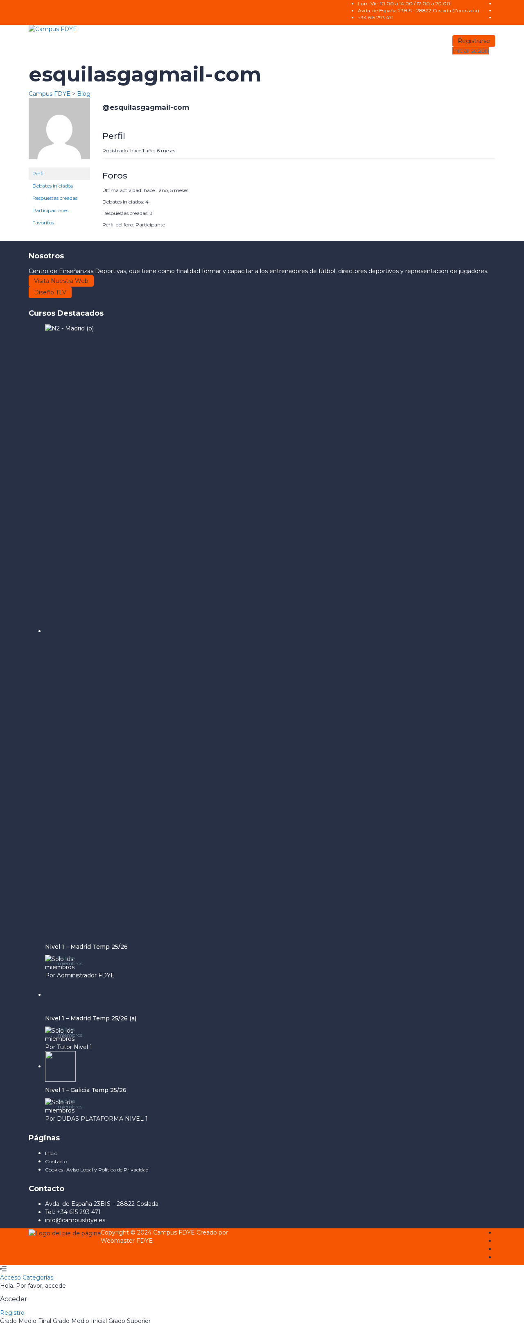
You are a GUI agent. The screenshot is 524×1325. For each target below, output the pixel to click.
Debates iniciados (52, 186)
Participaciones (50, 210)
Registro (12, 1312)
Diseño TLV (50, 292)
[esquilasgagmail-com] (59, 132)
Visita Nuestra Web (61, 281)
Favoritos (43, 222)
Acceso (11, 1277)
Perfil (38, 173)
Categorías (38, 1277)
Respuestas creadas (54, 198)
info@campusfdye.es (75, 1220)
